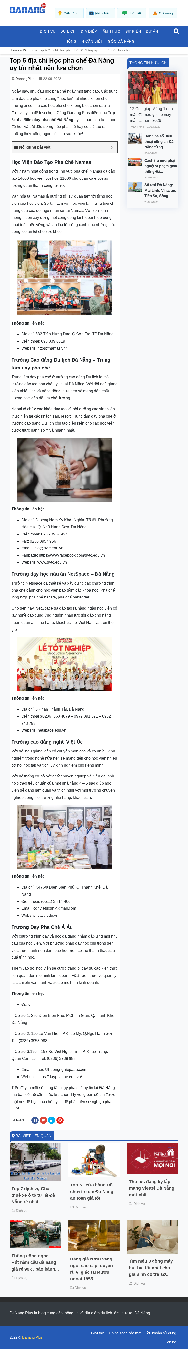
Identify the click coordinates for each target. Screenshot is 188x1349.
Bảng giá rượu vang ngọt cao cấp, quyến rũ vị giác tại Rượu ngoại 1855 (91, 1269)
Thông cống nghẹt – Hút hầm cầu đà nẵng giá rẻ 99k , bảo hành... (35, 1262)
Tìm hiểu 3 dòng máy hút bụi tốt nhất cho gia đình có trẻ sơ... (151, 1268)
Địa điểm (89, 31)
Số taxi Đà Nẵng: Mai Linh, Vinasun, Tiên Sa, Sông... (160, 190)
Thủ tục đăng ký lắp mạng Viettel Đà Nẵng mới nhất (151, 1188)
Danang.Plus (32, 1337)
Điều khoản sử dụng (160, 1333)
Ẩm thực (111, 31)
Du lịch (68, 31)
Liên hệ (170, 1342)
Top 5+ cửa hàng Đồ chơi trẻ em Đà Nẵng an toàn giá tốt (91, 1192)
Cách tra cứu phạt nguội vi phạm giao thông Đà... (160, 166)
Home (14, 50)
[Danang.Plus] (28, 8)
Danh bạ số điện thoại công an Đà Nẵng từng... (158, 141)
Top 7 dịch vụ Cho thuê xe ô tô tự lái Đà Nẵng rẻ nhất (33, 1195)
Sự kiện (133, 31)
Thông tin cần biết (83, 41)
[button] (177, 32)
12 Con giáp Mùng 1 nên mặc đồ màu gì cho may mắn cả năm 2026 (151, 115)
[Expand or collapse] (112, 147)
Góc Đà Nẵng (121, 41)
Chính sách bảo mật (125, 1333)
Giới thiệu (98, 1333)
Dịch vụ (48, 31)
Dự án (152, 31)
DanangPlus (24, 79)
